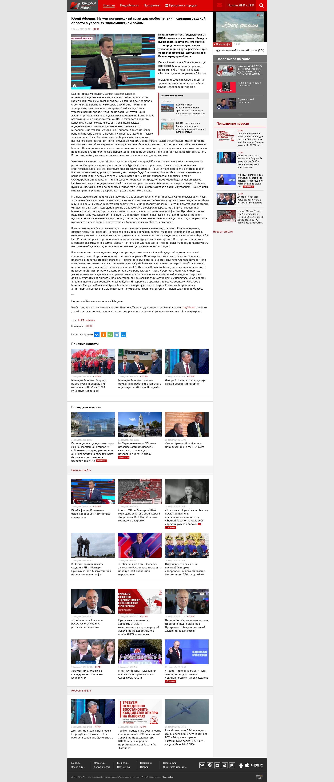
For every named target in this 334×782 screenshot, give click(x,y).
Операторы (99, 763)
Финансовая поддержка (174, 767)
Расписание (123, 763)
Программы (152, 5)
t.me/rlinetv (188, 307)
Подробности (129, 5)
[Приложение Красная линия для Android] (241, 765)
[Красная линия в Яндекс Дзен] (217, 765)
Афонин (90, 320)
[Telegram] (116, 334)
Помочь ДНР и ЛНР (241, 5)
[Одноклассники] (103, 334)
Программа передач (183, 5)
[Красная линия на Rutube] (232, 765)
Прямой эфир (123, 767)
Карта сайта (168, 777)
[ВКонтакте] (97, 334)
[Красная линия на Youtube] (225, 765)
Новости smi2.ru (81, 470)
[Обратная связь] (219, 5)
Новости (109, 5)
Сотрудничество (102, 767)
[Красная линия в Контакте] (202, 765)
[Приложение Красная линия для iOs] (247, 765)
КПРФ (81, 320)
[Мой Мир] (123, 334)
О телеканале (78, 767)
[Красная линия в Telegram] (210, 765)
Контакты (75, 763)
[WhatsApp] (110, 334)
